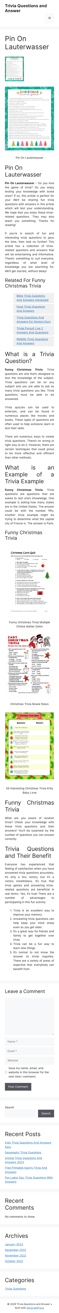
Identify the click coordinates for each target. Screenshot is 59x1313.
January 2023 (14, 1244)
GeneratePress (35, 1307)
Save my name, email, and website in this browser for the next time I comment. (29, 1072)
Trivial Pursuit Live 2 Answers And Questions (32, 330)
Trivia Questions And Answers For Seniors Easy (34, 319)
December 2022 (15, 1250)
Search (9, 1107)
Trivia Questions (15, 1288)
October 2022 (14, 1261)
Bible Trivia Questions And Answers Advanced (33, 298)
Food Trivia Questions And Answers (31, 309)
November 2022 (15, 1255)
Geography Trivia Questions (23, 1152)
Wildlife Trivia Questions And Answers (32, 341)
